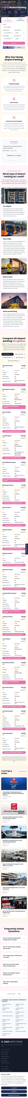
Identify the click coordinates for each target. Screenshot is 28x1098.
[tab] (7, 354)
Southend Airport (7, 711)
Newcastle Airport (7, 687)
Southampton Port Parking (6, 1071)
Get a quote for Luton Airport (13, 658)
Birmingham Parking (5, 1062)
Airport (4, 24)
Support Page (17, 128)
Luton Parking (4, 1060)
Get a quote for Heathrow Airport (13, 588)
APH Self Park (18, 403)
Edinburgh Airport (7, 485)
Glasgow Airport (7, 553)
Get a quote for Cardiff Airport (13, 457)
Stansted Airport (7, 733)
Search (15, 43)
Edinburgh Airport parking (19, 1016)
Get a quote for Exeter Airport (13, 525)
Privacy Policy (4, 1084)
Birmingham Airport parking (19, 1012)
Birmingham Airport (8, 389)
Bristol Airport (6, 412)
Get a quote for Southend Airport (13, 728)
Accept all (14, 1088)
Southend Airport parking (6, 1034)
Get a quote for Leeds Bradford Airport (12, 611)
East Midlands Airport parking (7, 1028)
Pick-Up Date (6, 35)
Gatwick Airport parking (6, 1008)
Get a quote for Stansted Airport (13, 752)
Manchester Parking (5, 1056)
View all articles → (22, 771)
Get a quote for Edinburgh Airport (13, 503)
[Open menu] (25, 2)
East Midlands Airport (9, 462)
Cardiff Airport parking (7, 1031)
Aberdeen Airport (7, 365)
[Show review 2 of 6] (12, 160)
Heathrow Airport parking (19, 1005)
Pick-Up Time (17, 35)
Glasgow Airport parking (6, 1020)
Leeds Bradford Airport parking (20, 1024)
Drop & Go (17, 500)
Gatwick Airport (7, 530)
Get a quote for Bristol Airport (13, 431)
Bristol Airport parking (7, 1016)
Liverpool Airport (7, 616)
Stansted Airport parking (19, 1008)
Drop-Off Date (6, 30)
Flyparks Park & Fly (19, 522)
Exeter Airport (6, 507)
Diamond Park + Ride (19, 726)
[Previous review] (9, 160)
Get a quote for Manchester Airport (11, 682)
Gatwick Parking (4, 1054)
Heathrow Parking (4, 1052)
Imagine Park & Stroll (19, 631)
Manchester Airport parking (6, 1005)
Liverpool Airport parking (19, 1020)
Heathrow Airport (7, 569)
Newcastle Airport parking (6, 1024)
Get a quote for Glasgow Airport (13, 565)
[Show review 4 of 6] (14, 160)
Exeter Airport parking (20, 1031)
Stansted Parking (4, 1058)
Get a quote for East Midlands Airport (12, 480)
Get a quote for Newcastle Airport (13, 706)
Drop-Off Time (17, 30)
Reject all (14, 1091)
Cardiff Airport (6, 436)
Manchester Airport (8, 662)
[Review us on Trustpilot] (14, 155)
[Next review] (19, 160)
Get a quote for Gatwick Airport (13, 548)
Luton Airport (6, 639)
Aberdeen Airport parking (19, 1028)
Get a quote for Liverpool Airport (13, 634)
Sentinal (16, 608)
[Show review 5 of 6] (15, 160)
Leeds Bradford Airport (9, 593)
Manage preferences (14, 1095)
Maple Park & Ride (19, 679)
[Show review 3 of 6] (13, 160)
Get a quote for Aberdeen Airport (13, 384)
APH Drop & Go (18, 655)
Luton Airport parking (7, 1012)
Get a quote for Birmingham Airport (11, 407)
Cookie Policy (19, 1083)
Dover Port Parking (5, 1068)
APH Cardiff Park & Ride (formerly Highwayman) (19, 453)
